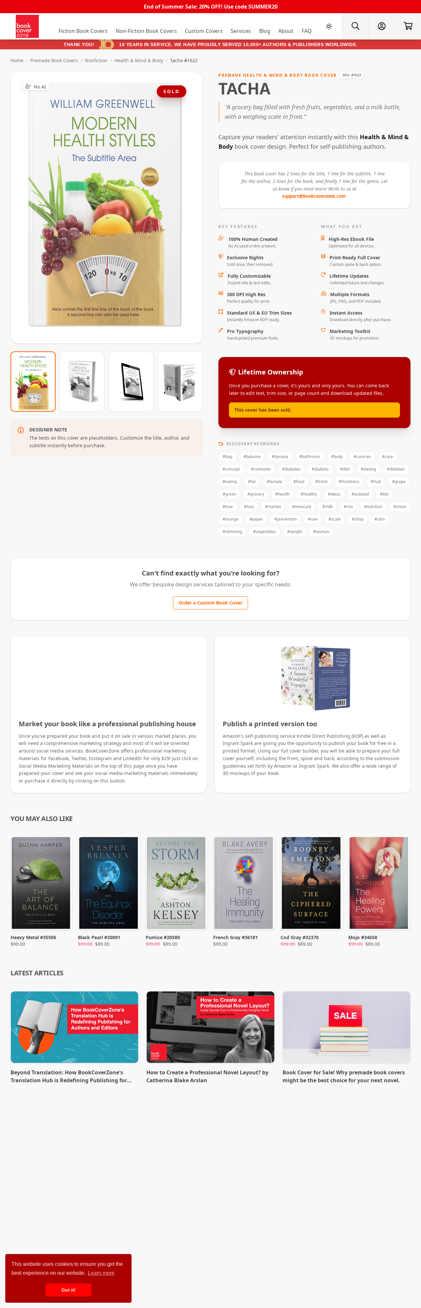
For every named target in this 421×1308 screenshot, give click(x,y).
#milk (327, 506)
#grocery (255, 494)
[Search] (355, 26)
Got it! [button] (69, 1290)
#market (273, 506)
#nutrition (373, 506)
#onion (399, 506)
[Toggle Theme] (329, 26)
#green (229, 494)
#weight (294, 531)
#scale (335, 519)
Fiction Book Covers (83, 31)
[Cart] (408, 26)
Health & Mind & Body (138, 60)
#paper (256, 519)
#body (337, 456)
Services (241, 31)
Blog (264, 31)
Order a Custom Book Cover (210, 603)
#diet (345, 469)
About (285, 31)
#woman (321, 531)
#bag (227, 456)
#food (298, 481)
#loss (249, 506)
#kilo (384, 494)
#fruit (376, 481)
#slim (380, 519)
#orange (230, 519)
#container (261, 469)
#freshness (349, 481)
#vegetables (264, 531)
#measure (301, 506)
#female (274, 481)
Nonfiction (96, 60)
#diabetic (320, 469)
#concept (231, 469)
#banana (280, 456)
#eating (230, 481)
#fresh (321, 481)
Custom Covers (204, 31)
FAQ (307, 31)
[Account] (381, 26)
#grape (399, 481)
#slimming (232, 531)
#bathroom (309, 456)
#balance (251, 456)
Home (17, 60)
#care (387, 456)
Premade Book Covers (54, 60)
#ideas (334, 494)
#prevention (285, 519)
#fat (252, 481)
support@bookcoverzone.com (314, 196)
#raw (312, 519)
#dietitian (396, 469)
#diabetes (291, 469)
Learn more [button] (101, 1273)
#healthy (309, 494)
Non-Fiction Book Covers (146, 31)
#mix (348, 506)
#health (282, 494)
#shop (357, 519)
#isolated (360, 494)
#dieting (368, 469)
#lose (228, 506)
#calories (362, 456)
